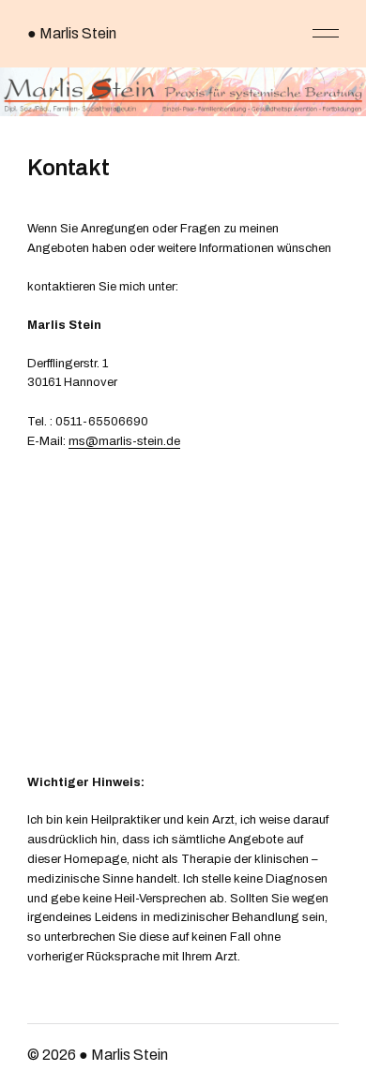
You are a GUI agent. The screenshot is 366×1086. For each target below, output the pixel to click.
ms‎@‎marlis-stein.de (124, 441)
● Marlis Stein (71, 33)
